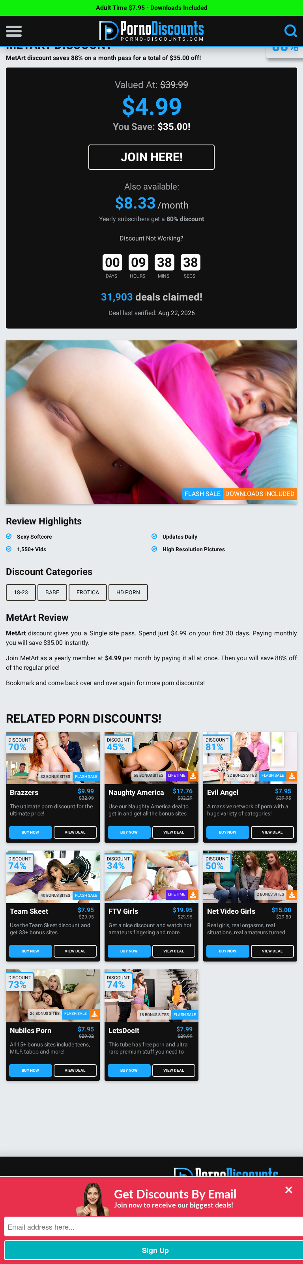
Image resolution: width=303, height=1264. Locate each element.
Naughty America (136, 792)
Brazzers (24, 792)
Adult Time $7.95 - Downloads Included (152, 7)
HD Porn (128, 592)
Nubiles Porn (30, 1031)
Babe (52, 592)
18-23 (21, 592)
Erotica (88, 592)
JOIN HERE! (152, 157)
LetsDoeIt (123, 1031)
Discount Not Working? (151, 238)
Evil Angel (223, 792)
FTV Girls (123, 911)
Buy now (30, 832)
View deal (75, 832)
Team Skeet (29, 911)
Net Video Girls (231, 911)
